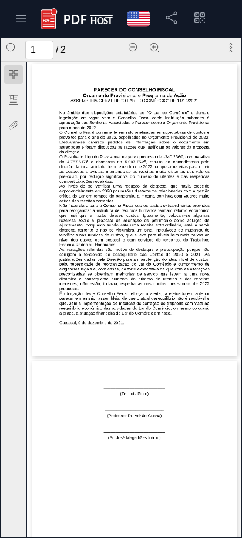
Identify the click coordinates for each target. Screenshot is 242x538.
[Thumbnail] (13, 74)
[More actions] (230, 47)
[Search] (11, 47)
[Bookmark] (13, 100)
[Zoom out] (133, 47)
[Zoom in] (154, 47)
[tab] (13, 76)
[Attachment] (13, 125)
